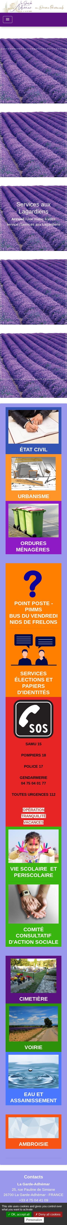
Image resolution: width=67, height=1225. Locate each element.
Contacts (33, 1176)
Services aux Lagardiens (40, 224)
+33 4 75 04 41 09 (33, 1200)
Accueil (17, 219)
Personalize (34, 1219)
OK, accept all (20, 1214)
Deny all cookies (49, 1214)
